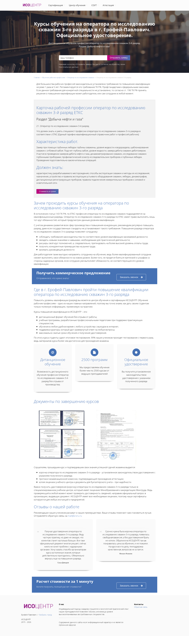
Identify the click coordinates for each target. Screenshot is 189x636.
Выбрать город (45, 614)
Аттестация (108, 5)
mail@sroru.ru (75, 515)
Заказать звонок (129, 277)
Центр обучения (77, 5)
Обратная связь (140, 607)
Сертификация (55, 5)
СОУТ (94, 5)
